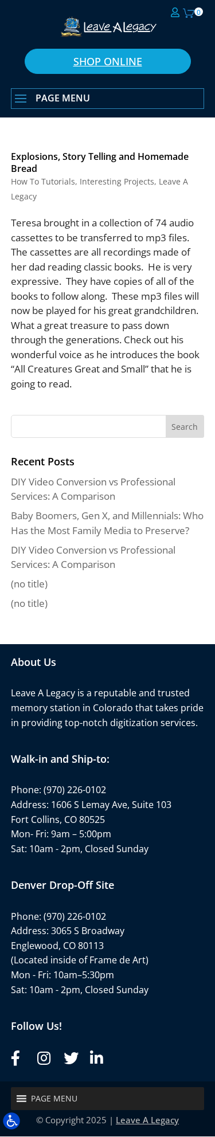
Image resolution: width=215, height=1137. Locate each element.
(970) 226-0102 (75, 789)
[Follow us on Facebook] (16, 1058)
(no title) (29, 583)
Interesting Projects (117, 181)
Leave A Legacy (147, 1120)
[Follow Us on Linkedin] (95, 1058)
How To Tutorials (43, 181)
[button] (107, 99)
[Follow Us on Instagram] (43, 1058)
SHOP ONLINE (107, 61)
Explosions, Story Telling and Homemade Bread (100, 162)
